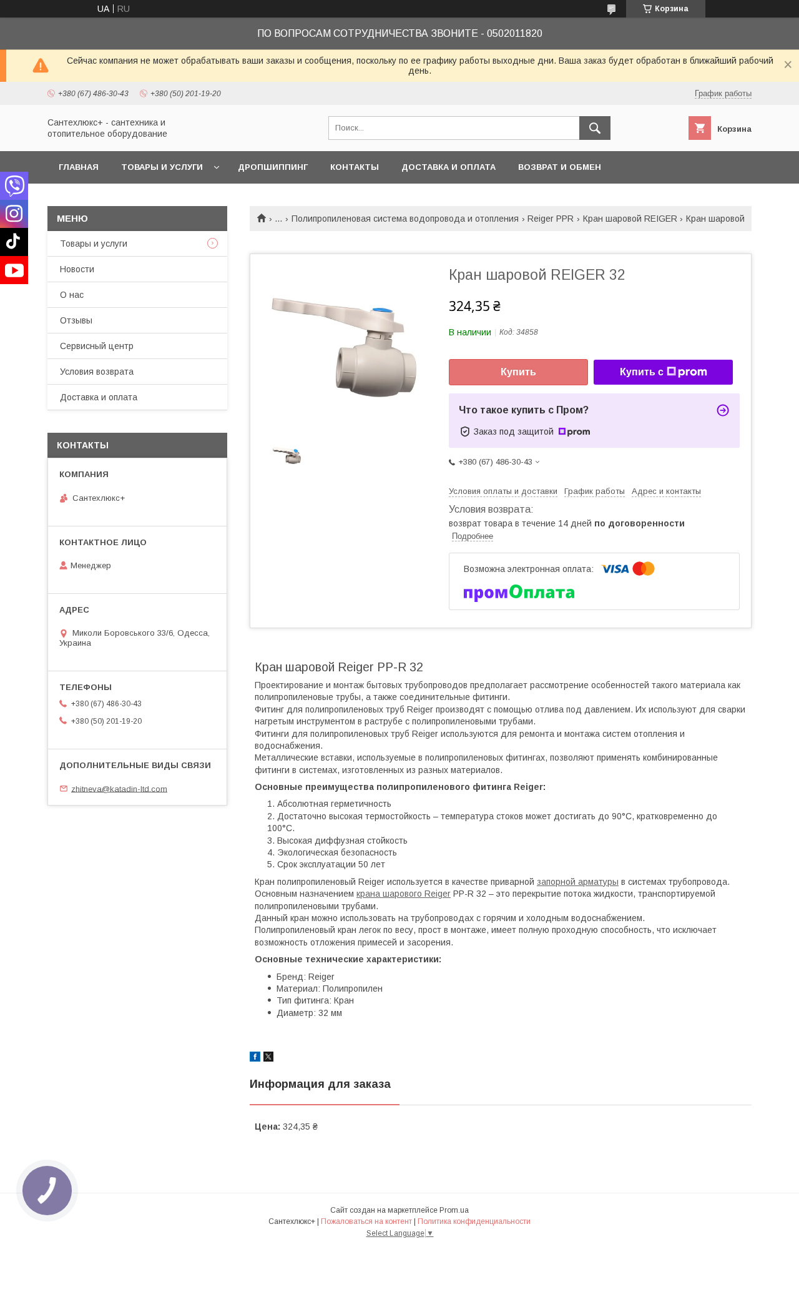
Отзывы (76, 320)
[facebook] (255, 1058)
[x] (268, 1058)
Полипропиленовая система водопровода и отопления (405, 219)
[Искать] (594, 128)
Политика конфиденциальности (474, 1221)
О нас (72, 295)
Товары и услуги (162, 167)
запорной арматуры (578, 882)
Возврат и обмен (559, 167)
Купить (518, 372)
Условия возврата (97, 372)
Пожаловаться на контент (366, 1221)
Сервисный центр (97, 346)
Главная (79, 167)
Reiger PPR (550, 219)
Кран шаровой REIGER (630, 219)
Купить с (642, 372)
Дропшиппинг (273, 167)
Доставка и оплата (448, 167)
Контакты (354, 167)
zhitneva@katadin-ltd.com (119, 788)
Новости (77, 269)
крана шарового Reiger (403, 894)
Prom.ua (454, 1210)
